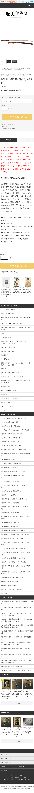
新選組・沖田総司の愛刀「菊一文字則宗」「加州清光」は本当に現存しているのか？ (16, 643)
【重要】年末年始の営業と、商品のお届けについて (16, 670)
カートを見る (21, 766)
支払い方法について (14, 775)
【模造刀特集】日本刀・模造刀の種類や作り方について (17, 602)
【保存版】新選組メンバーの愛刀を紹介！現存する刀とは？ (17, 632)
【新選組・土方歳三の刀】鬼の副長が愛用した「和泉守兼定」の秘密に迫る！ (17, 614)
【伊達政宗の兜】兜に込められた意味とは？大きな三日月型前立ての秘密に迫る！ (17, 626)
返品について (5, 126)
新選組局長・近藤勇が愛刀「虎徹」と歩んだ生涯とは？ (16, 655)
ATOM (29, 779)
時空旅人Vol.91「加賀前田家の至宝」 (14, 69)
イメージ (25, 140)
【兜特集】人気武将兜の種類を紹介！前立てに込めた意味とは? (17, 608)
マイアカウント (4, 766)
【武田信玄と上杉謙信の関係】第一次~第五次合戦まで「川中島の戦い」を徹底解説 (16, 620)
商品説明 (8, 140)
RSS (26, 779)
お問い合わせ (4, 770)
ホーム (3, 68)
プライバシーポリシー (8, 779)
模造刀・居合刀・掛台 (11, 68)
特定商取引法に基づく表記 (8, 128)
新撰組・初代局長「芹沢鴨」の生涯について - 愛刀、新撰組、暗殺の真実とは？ (17, 661)
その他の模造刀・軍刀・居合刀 (23, 68)
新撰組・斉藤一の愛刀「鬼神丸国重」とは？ (14, 666)
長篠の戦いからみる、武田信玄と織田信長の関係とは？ (16, 638)
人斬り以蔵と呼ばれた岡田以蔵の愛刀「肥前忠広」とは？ (17, 649)
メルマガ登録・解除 (19, 779)
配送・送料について (24, 775)
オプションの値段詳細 (7, 124)
